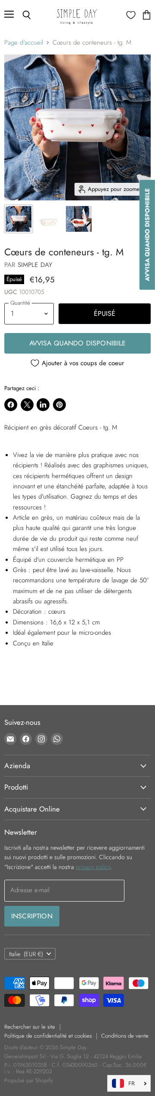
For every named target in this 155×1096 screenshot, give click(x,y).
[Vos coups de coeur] (131, 15)
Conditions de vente (125, 1036)
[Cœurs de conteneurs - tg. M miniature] (18, 219)
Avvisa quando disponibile (77, 343)
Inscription (32, 916)
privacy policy (93, 867)
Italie (26, 954)
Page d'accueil (23, 42)
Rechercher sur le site (29, 1027)
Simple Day (35, 264)
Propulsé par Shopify (28, 1080)
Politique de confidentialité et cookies (48, 1036)
